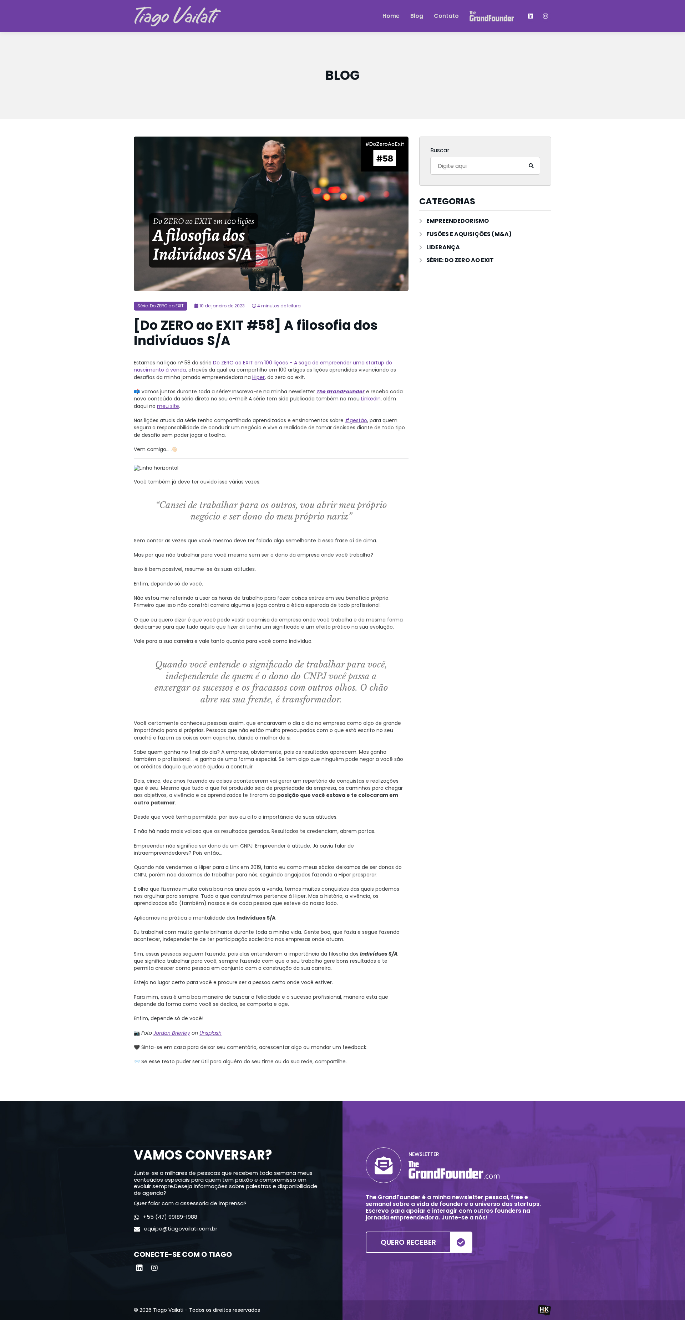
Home (391, 16)
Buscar (440, 150)
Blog (416, 16)
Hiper (258, 377)
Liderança (443, 248)
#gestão (356, 420)
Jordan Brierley (171, 1033)
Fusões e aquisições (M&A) (469, 234)
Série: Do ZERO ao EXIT (160, 306)
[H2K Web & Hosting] (544, 1310)
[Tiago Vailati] (177, 16)
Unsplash (210, 1033)
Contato (446, 16)
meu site (168, 406)
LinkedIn (371, 398)
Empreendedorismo (457, 221)
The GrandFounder (340, 391)
